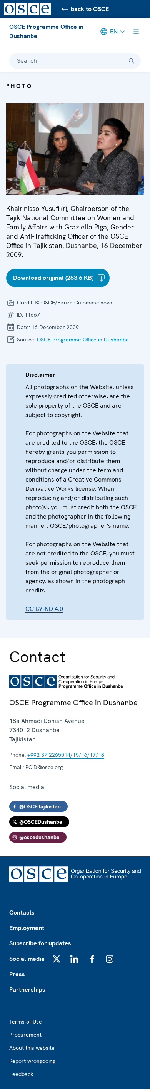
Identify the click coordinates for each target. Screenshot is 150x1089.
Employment (26, 928)
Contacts (22, 912)
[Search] (131, 61)
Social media (27, 959)
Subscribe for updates (40, 943)
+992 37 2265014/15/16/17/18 (65, 754)
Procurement (25, 1034)
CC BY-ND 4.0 (44, 609)
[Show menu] (136, 31)
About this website (32, 1047)
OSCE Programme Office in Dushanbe (46, 31)
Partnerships (27, 989)
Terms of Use (25, 1021)
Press (17, 974)
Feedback (21, 1074)
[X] (56, 959)
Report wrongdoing (32, 1060)
